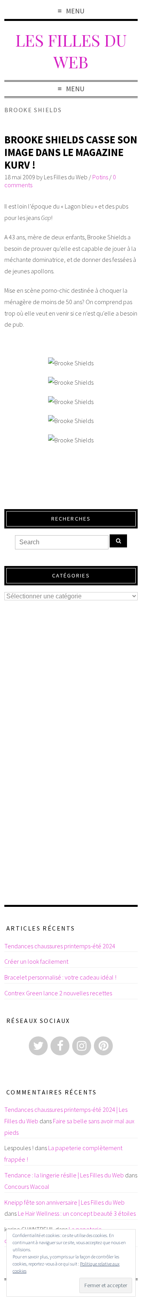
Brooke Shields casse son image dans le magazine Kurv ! (70, 152)
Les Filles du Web (71, 50)
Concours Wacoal (26, 1186)
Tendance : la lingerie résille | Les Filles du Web (64, 1175)
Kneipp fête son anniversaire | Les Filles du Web (64, 1202)
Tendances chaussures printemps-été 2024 (59, 946)
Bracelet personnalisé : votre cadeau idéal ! (60, 977)
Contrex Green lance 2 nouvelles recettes (58, 993)
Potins (100, 177)
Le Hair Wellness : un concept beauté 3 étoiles (77, 1213)
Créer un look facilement (36, 961)
